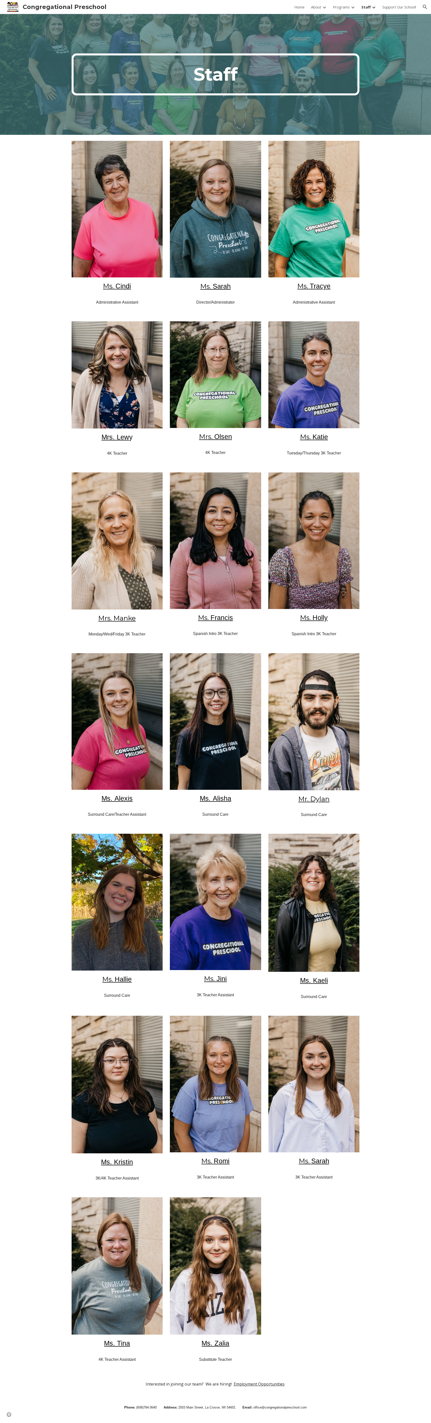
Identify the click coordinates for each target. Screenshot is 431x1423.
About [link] (316, 6)
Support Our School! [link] (399, 6)
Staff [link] (366, 6)
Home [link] (299, 6)
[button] (425, 7)
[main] (215, 74)
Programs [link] (341, 6)
